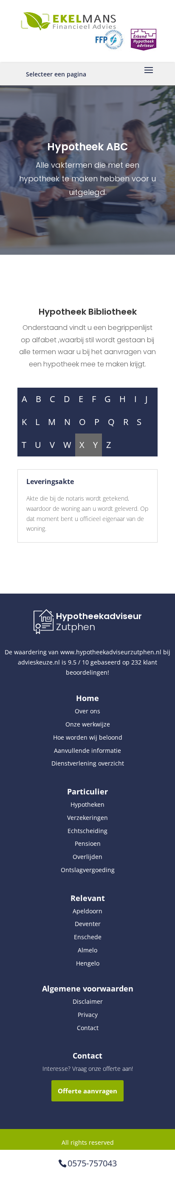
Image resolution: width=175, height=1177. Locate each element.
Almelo (87, 950)
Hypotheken (87, 804)
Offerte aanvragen (87, 1091)
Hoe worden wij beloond (87, 737)
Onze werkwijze (87, 724)
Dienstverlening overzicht (87, 763)
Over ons (87, 711)
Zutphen (75, 627)
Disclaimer (88, 1001)
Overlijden (87, 857)
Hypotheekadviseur (99, 616)
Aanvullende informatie (87, 750)
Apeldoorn (87, 911)
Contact (88, 1028)
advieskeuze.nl (39, 662)
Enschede (88, 937)
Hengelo (87, 963)
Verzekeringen (87, 818)
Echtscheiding (87, 831)
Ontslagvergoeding (88, 870)
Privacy (88, 1015)
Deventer (88, 924)
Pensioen (88, 843)
